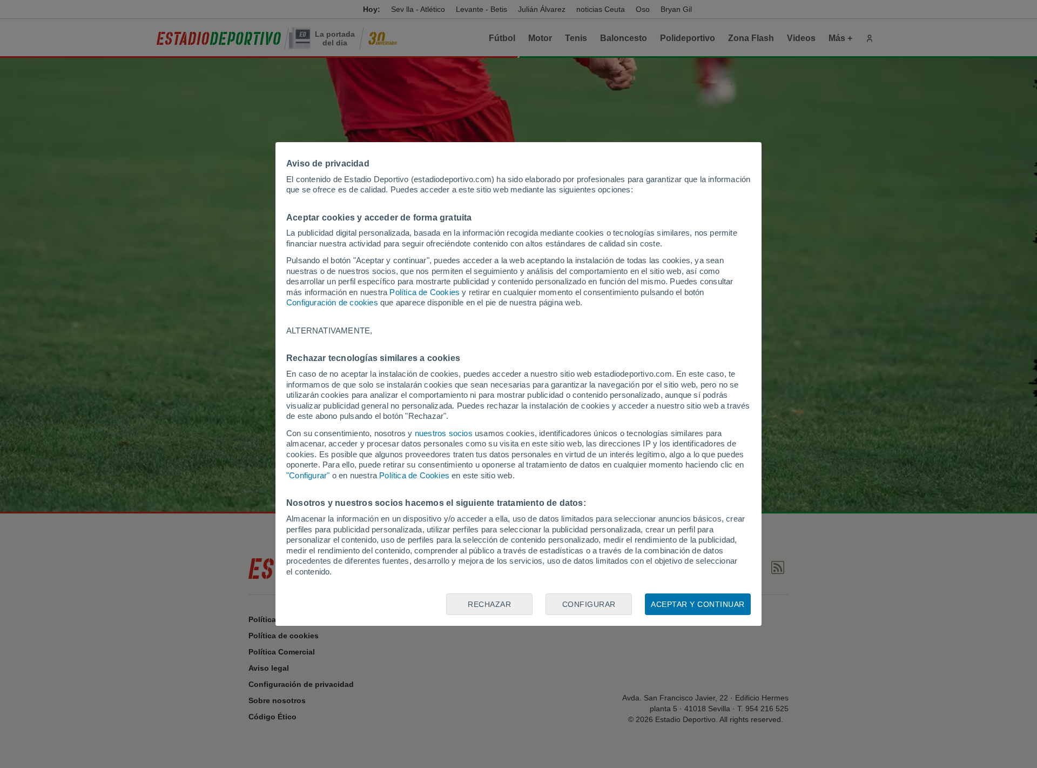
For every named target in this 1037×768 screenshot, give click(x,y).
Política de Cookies (424, 292)
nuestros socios (444, 433)
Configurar (589, 604)
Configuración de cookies (332, 302)
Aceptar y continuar (698, 604)
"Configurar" (307, 475)
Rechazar (489, 604)
